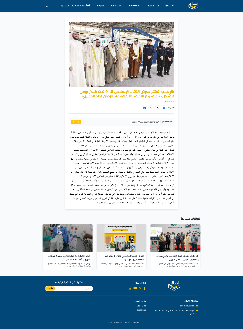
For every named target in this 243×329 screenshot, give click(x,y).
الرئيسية (169, 6)
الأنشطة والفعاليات (81, 6)
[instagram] (130, 288)
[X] (140, 288)
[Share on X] (157, 107)
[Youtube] (135, 288)
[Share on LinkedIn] (144, 107)
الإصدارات (116, 6)
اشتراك (50, 288)
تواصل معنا (141, 306)
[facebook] (145, 288)
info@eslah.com (187, 306)
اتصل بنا (64, 6)
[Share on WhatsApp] (151, 107)
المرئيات (101, 6)
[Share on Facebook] (164, 107)
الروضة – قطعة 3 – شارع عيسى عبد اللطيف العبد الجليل (173, 312)
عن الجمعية (153, 6)
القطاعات (134, 6)
